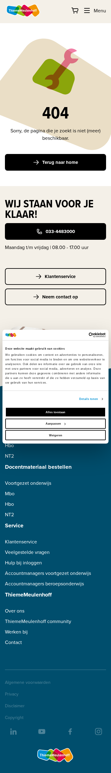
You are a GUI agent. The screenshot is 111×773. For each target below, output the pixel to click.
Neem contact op (60, 296)
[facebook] (70, 731)
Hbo (9, 445)
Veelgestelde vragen (27, 552)
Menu (100, 10)
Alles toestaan (55, 412)
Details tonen (88, 399)
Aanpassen (53, 423)
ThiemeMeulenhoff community (38, 621)
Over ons (14, 611)
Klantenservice (60, 276)
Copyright (14, 717)
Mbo (9, 493)
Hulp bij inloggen (23, 562)
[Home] (23, 10)
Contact (13, 642)
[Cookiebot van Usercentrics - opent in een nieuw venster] (80, 334)
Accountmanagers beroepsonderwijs (44, 583)
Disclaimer (15, 706)
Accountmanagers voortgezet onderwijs (48, 573)
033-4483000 (60, 231)
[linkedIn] (13, 731)
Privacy (11, 694)
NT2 (9, 456)
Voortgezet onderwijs (28, 483)
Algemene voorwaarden (28, 682)
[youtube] (41, 731)
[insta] (98, 731)
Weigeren (55, 435)
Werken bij (16, 632)
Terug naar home (60, 162)
